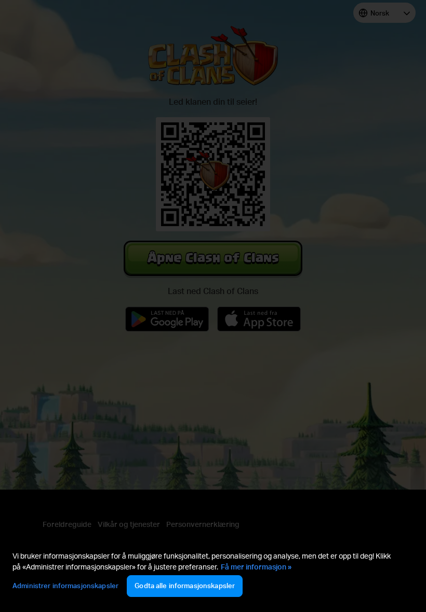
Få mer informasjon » (256, 566)
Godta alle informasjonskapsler (185, 585)
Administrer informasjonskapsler (65, 585)
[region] (213, 575)
